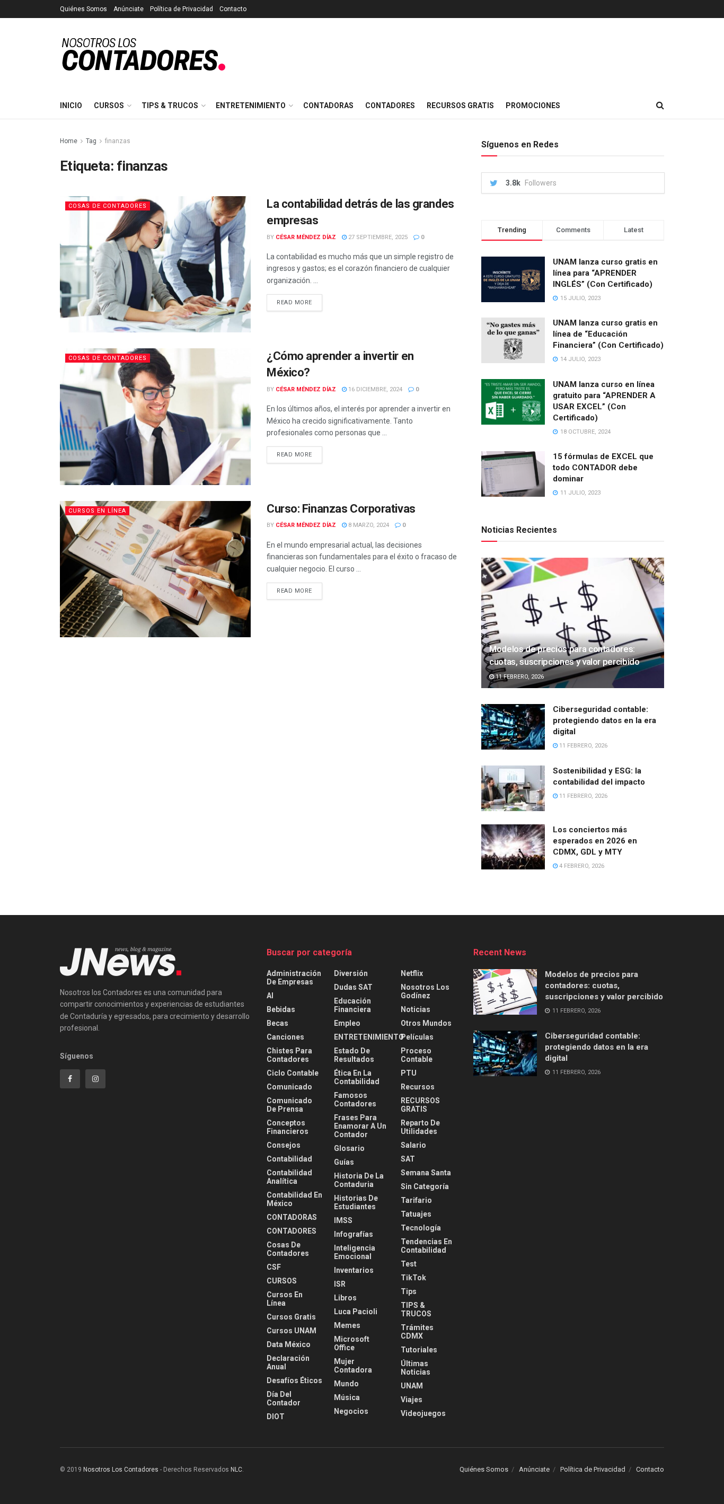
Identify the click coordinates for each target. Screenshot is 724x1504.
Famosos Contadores (355, 1099)
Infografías (353, 1234)
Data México (289, 1344)
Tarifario (416, 1200)
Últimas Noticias (415, 1367)
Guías (344, 1162)
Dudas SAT (353, 987)
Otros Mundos (426, 1023)
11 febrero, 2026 (519, 676)
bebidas (281, 1009)
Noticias (415, 1009)
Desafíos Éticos (294, 1380)
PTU (409, 1073)
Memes (347, 1325)
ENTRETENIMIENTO (251, 105)
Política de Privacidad (181, 9)
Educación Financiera (352, 1005)
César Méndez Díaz (306, 237)
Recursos (418, 1087)
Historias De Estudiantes (356, 1202)
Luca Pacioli (355, 1311)
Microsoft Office (351, 1343)
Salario (413, 1145)
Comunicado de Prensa (289, 1104)
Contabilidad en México (294, 1199)
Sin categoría (425, 1186)
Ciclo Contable (293, 1073)
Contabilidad (289, 1159)
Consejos (284, 1145)
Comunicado (289, 1087)
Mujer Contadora (353, 1365)
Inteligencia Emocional (354, 1252)
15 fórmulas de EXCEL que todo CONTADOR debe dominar (603, 467)
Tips (409, 1291)
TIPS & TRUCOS (170, 105)
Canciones (285, 1037)
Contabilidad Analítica (289, 1176)
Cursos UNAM (291, 1330)
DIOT (276, 1416)
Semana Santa (426, 1172)
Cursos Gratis (291, 1317)
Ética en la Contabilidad (356, 1077)
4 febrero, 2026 (581, 866)
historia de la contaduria (359, 1180)
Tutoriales (419, 1349)
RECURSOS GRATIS (460, 105)
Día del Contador (284, 1398)
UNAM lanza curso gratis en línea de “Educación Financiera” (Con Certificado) (608, 334)
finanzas (117, 141)
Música (347, 1397)
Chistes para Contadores (289, 1054)
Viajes (411, 1399)
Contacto (232, 9)
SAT (408, 1159)
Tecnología (421, 1228)
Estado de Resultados (354, 1054)
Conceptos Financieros (287, 1127)
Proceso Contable (416, 1054)
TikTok (413, 1277)
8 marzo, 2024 (368, 525)
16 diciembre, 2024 (374, 389)
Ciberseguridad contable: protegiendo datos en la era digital (604, 720)
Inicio (71, 105)
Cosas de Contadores (107, 206)
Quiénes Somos (83, 9)
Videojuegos (423, 1413)
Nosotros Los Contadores (120, 1469)
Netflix (412, 973)
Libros (345, 1298)
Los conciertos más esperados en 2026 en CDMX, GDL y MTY (595, 841)
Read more (294, 302)
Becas (277, 1023)
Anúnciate (128, 9)
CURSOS (109, 105)
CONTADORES (390, 105)
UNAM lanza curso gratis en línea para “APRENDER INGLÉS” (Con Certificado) (605, 273)
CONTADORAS (328, 105)
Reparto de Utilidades (420, 1127)
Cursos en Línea (97, 510)
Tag (91, 141)
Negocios (351, 1411)
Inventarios (354, 1270)
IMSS (343, 1220)
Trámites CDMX (417, 1331)
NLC (235, 1469)
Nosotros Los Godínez (425, 991)
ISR (340, 1284)
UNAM (412, 1386)
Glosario (349, 1148)
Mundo (346, 1383)
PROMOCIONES (533, 105)
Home (68, 141)
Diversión (351, 973)
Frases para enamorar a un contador (360, 1126)
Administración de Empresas (294, 977)
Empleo (347, 1023)
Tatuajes (416, 1214)
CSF (274, 1267)
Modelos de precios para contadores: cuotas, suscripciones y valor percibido (604, 985)
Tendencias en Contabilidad (426, 1245)
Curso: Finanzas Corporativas (341, 508)
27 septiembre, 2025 (377, 237)
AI (270, 995)
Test (409, 1264)
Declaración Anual (288, 1362)
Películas (417, 1037)
